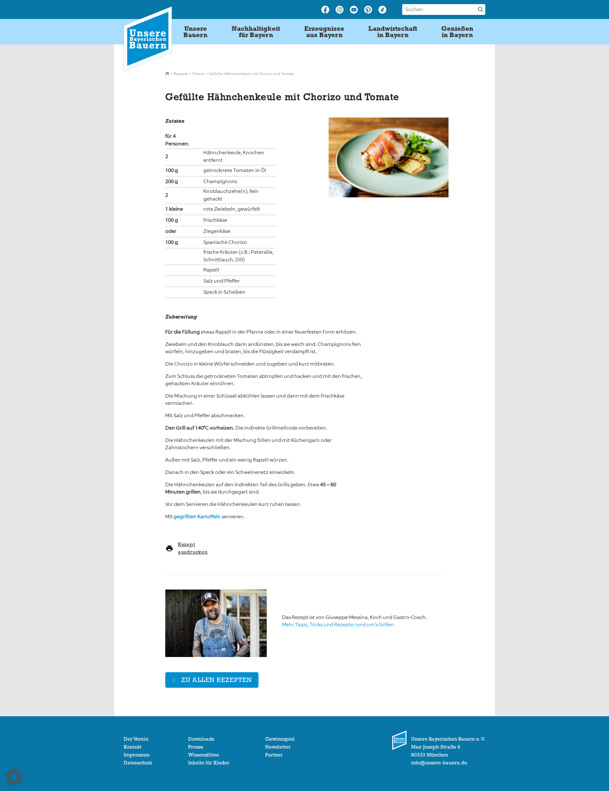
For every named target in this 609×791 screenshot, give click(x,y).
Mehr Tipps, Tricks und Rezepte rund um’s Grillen (338, 624)
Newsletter (278, 747)
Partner (274, 755)
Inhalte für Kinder (208, 763)
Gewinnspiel (280, 739)
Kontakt (132, 747)
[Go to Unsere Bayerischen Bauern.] (167, 73)
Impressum (137, 755)
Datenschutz (138, 763)
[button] (14, 777)
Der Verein (136, 739)
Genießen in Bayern (457, 31)
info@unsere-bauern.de (439, 763)
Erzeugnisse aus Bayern (324, 31)
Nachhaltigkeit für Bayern (256, 31)
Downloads (201, 739)
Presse (195, 747)
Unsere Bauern (195, 31)
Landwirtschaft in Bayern (392, 31)
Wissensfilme (203, 755)
